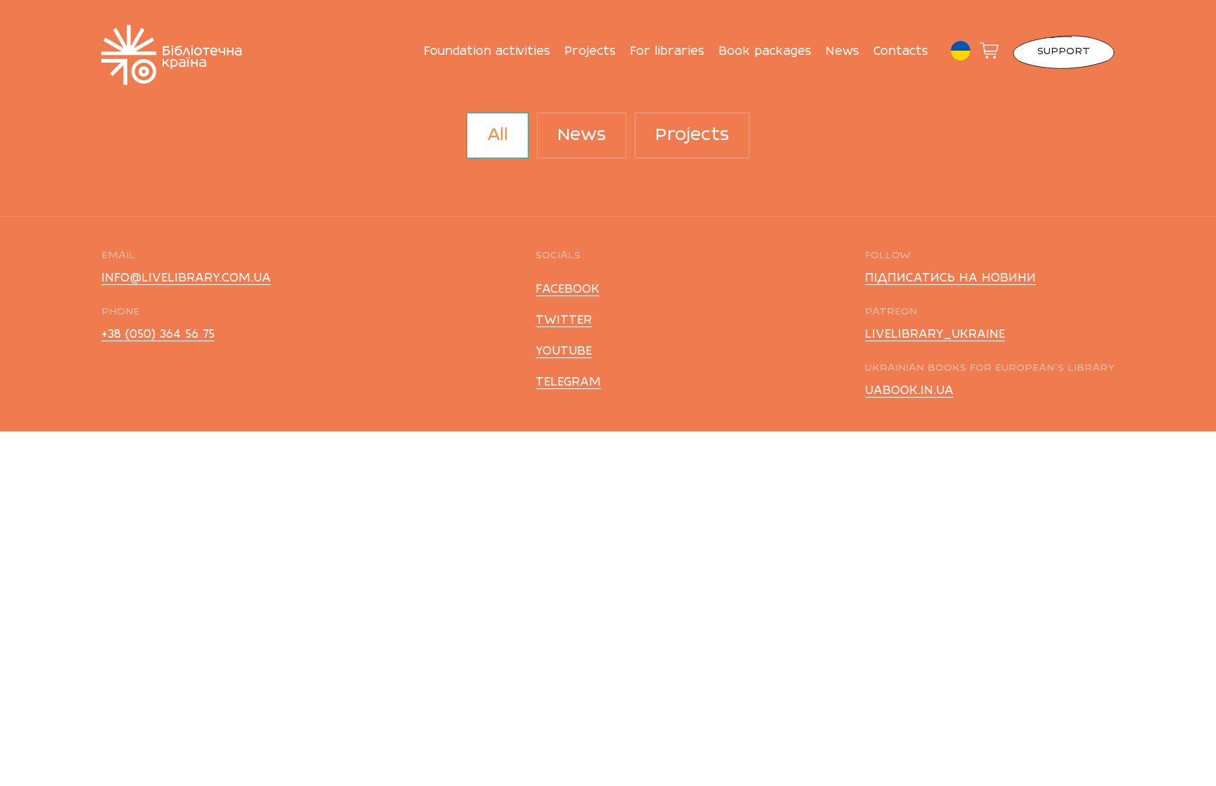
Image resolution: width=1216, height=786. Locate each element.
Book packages (764, 52)
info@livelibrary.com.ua (186, 278)
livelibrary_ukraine (935, 335)
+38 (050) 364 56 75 (158, 335)
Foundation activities (487, 52)
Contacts (900, 52)
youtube (564, 351)
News (842, 52)
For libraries (667, 52)
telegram (568, 382)
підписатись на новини (950, 278)
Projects (590, 52)
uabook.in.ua (909, 391)
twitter (564, 321)
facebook (568, 290)
